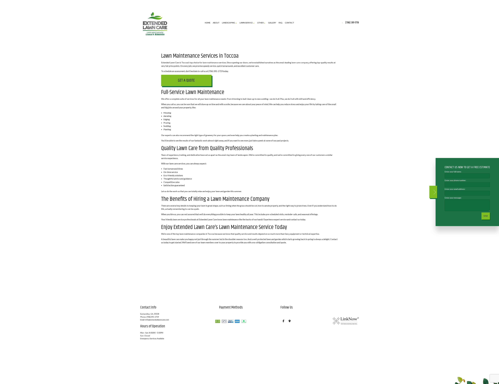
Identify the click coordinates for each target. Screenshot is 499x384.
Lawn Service (246, 23)
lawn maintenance (210, 62)
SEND (485, 216)
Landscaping (228, 23)
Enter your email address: (455, 189)
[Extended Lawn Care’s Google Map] (290, 321)
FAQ (280, 23)
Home (207, 23)
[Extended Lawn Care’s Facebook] (283, 321)
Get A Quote (186, 80)
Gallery (272, 23)
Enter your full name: (453, 172)
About (216, 23)
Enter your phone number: (455, 180)
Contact (289, 23)
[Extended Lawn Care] (155, 21)
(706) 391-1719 (352, 22)
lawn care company (300, 62)
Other (260, 23)
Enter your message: (453, 198)
